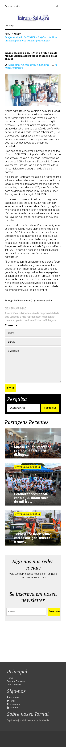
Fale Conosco (14, 684)
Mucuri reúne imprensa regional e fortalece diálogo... (32, 451)
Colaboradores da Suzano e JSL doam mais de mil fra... (31, 498)
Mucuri (17, 33)
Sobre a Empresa (16, 681)
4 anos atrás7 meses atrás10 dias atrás (28, 64)
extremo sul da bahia (27, 467)
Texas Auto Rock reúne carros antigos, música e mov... (32, 538)
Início (8, 33)
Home (10, 678)
